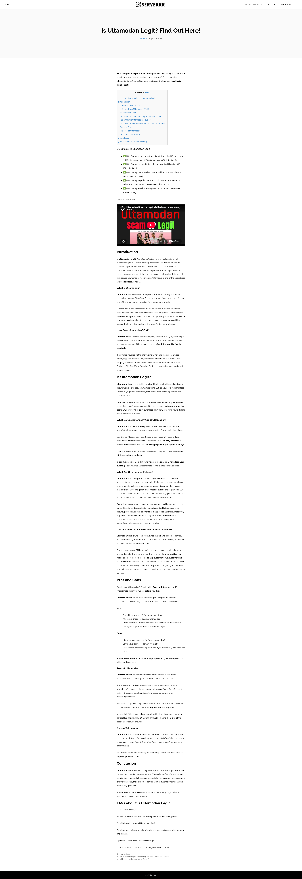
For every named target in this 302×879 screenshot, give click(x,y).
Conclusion (123, 138)
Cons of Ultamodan (131, 134)
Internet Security (253, 5)
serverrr (143, 38)
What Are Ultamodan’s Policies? (136, 120)
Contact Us (285, 5)
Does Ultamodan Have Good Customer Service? (143, 123)
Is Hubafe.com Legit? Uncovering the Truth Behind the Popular (144, 857)
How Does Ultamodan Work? (135, 109)
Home (7, 5)
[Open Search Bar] (296, 4)
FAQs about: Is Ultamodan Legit (133, 142)
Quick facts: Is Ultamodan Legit (140, 98)
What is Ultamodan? (131, 105)
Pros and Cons (125, 127)
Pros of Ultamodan (130, 131)
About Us (270, 5)
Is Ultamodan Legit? (127, 113)
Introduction (124, 102)
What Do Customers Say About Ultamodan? (141, 116)
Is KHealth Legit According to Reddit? (134, 859)
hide (147, 93)
